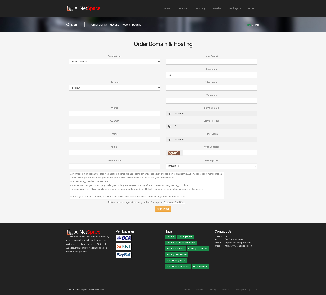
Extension (211, 69)
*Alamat (114, 120)
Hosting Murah (185, 236)
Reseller (217, 8)
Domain (183, 8)
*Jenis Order (114, 56)
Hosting (200, 8)
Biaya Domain (211, 108)
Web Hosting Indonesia (178, 266)
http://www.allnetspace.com (239, 246)
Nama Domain (211, 56)
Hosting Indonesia (176, 248)
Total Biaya (211, 134)
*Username (211, 82)
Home (166, 8)
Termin (115, 82)
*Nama (114, 108)
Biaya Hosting (211, 120)
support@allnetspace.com (238, 242)
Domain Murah (200, 266)
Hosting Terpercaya (197, 248)
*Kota (115, 134)
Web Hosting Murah (176, 260)
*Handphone (114, 160)
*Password (211, 95)
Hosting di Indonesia (177, 254)
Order (251, 8)
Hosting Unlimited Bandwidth (181, 242)
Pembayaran (235, 8)
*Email (114, 146)
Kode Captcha (211, 146)
